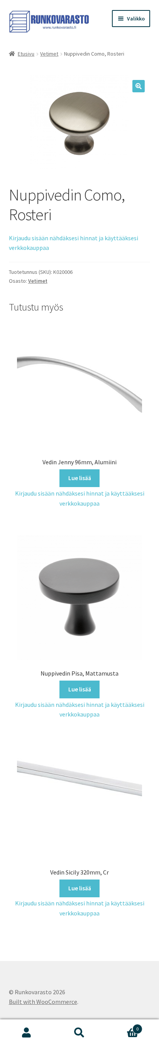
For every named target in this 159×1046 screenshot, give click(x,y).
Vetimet (49, 53)
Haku (79, 1033)
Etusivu (26, 53)
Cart (122, 1026)
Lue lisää (79, 478)
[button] (138, 86)
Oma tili (26, 1033)
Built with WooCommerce (43, 1001)
